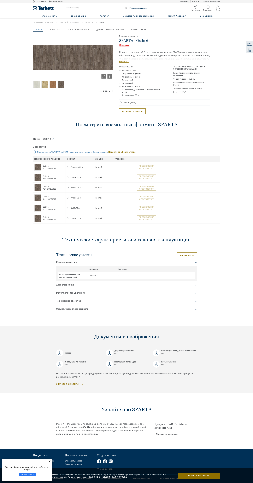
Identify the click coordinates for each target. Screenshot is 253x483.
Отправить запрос (73, 461)
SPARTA (89, 22)
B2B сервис (184, 1)
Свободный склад (73, 464)
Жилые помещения (167, 434)
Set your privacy (27, 474)
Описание (38, 30)
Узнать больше (138, 30)
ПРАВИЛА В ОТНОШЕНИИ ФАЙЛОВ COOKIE (107, 477)
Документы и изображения (110, 30)
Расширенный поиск (138, 8)
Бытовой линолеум (69, 22)
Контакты (196, 1)
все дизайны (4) (106, 91)
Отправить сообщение (211, 1)
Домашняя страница (43, 22)
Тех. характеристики (78, 30)
